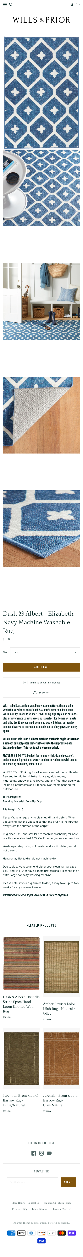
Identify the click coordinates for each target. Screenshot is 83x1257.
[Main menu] (5, 5)
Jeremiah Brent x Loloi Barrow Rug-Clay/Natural (60, 1100)
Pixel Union (40, 1222)
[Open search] (11, 5)
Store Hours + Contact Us (25, 1202)
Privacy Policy (19, 1209)
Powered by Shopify (58, 1222)
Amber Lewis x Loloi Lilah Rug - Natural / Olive (59, 1009)
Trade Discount (40, 1209)
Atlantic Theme (22, 1222)
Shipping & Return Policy (57, 1202)
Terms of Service (62, 1209)
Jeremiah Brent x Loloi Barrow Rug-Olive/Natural (20, 1100)
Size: (5, 652)
